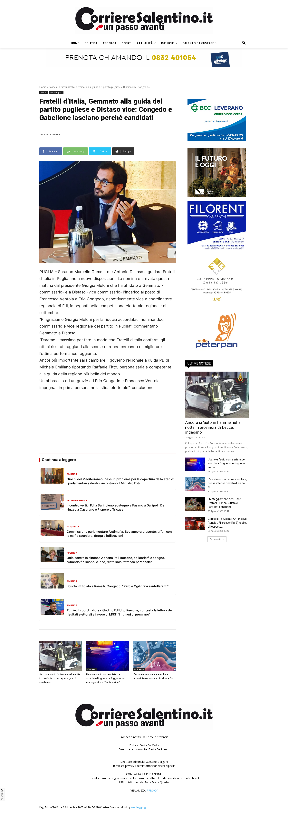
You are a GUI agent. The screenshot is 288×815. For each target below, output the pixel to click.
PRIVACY (152, 790)
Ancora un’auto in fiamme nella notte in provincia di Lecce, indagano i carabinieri (59, 678)
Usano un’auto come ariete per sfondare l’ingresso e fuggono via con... (227, 463)
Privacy (2, 795)
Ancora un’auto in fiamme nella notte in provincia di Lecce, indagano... (213, 427)
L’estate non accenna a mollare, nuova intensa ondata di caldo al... (227, 483)
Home (42, 87)
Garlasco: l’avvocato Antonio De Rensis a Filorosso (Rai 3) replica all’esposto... (227, 522)
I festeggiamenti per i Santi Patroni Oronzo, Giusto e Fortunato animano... (224, 502)
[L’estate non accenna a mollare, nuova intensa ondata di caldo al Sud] (154, 656)
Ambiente (139, 669)
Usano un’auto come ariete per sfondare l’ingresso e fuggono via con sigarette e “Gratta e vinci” (105, 678)
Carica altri (216, 539)
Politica (53, 87)
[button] (244, 43)
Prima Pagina (56, 92)
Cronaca (45, 669)
